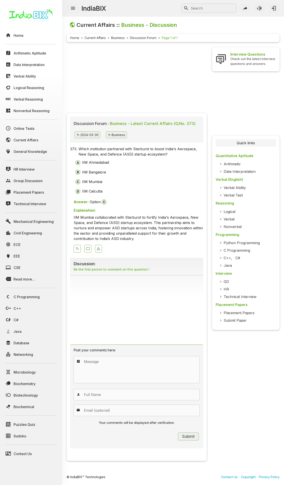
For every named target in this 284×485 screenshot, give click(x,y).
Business (118, 38)
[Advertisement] (137, 78)
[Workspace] (87, 249)
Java (228, 265)
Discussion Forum (143, 38)
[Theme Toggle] (259, 8)
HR (226, 289)
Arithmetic (232, 164)
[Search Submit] (186, 8)
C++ (227, 258)
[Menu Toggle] (73, 8)
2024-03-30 (89, 135)
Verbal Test (233, 195)
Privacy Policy (269, 477)
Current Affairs (95, 38)
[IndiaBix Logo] (31, 17)
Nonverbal (233, 226)
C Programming (237, 250)
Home (74, 38)
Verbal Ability (235, 187)
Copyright (248, 477)
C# (237, 258)
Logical (229, 211)
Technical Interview (240, 296)
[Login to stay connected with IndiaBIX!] (274, 8)
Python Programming (242, 243)
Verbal (229, 219)
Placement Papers (239, 313)
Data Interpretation (240, 171)
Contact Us (229, 477)
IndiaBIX (93, 8)
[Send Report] (98, 249)
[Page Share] (245, 8)
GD (226, 281)
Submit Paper (235, 320)
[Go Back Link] (77, 249)
